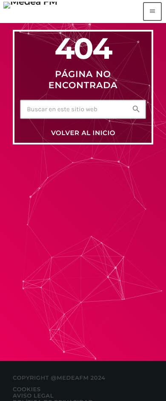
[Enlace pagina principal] (30, 11)
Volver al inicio (83, 133)
